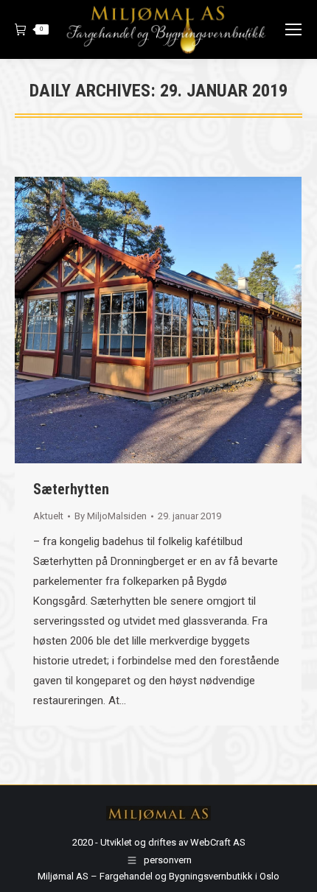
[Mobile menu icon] (293, 29)
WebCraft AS (217, 842)
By (110, 515)
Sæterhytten (71, 489)
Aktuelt (48, 515)
